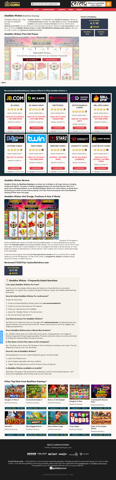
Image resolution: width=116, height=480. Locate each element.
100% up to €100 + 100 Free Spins (101, 118)
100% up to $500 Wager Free (58, 118)
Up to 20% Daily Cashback (79, 158)
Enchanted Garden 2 (34, 400)
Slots (36, 9)
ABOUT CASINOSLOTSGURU (58, 445)
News (71, 9)
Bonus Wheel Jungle (55, 426)
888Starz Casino (58, 146)
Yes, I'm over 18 (51, 59)
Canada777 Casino (79, 146)
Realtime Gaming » (11, 403)
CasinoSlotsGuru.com (54, 475)
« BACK (3, 82)
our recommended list (52, 303)
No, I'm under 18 (31, 59)
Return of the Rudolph (56, 400)
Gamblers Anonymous (99, 463)
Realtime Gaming (31, 16)
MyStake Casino (14, 146)
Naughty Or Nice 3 (12, 400)
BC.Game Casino (36, 105)
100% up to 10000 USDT (79, 120)
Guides (79, 9)
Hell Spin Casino (101, 105)
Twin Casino (36, 146)
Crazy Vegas (74, 426)
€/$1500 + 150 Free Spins (58, 158)
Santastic (8, 426)
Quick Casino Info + (14, 113)
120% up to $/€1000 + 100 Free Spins (15, 118)
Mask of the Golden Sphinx (98, 427)
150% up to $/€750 (14, 157)
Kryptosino (57, 105)
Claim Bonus (15, 128)
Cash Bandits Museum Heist (99, 401)
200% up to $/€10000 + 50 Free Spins (101, 159)
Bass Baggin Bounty (34, 426)
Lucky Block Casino (101, 146)
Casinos (61, 9)
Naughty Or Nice (76, 401)
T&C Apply (10, 131)
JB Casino (14, 105)
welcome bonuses (51, 322)
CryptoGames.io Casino (79, 106)
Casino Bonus (48, 9)
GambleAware (83, 463)
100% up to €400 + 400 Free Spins (36, 158)
